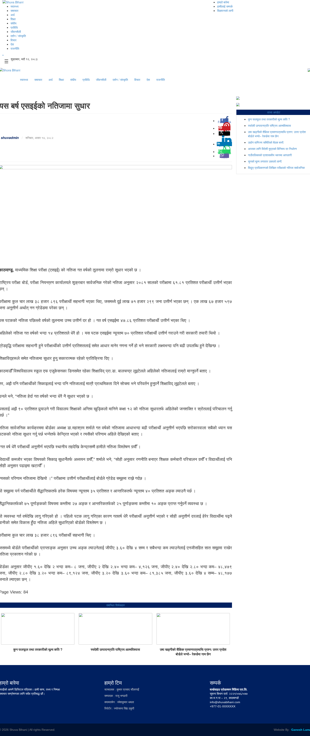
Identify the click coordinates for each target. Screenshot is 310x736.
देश (12, 44)
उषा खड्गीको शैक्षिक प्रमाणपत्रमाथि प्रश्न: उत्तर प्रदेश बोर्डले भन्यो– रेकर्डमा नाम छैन (193, 651)
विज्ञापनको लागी (225, 10)
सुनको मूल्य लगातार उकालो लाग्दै (265, 161)
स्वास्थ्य (15, 6)
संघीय (13, 23)
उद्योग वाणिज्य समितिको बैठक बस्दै (265, 142)
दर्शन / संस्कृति (18, 36)
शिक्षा (13, 19)
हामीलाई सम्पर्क (225, 6)
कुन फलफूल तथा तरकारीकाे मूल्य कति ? (37, 649)
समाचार (14, 10)
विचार (13, 40)
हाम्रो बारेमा (223, 2)
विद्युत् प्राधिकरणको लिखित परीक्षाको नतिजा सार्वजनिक (276, 167)
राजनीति (15, 48)
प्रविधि (14, 27)
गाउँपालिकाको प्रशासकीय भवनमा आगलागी (270, 155)
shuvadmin (10, 137)
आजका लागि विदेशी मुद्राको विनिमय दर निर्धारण (272, 149)
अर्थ (13, 15)
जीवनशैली (16, 31)
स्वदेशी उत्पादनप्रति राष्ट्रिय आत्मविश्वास (115, 649)
